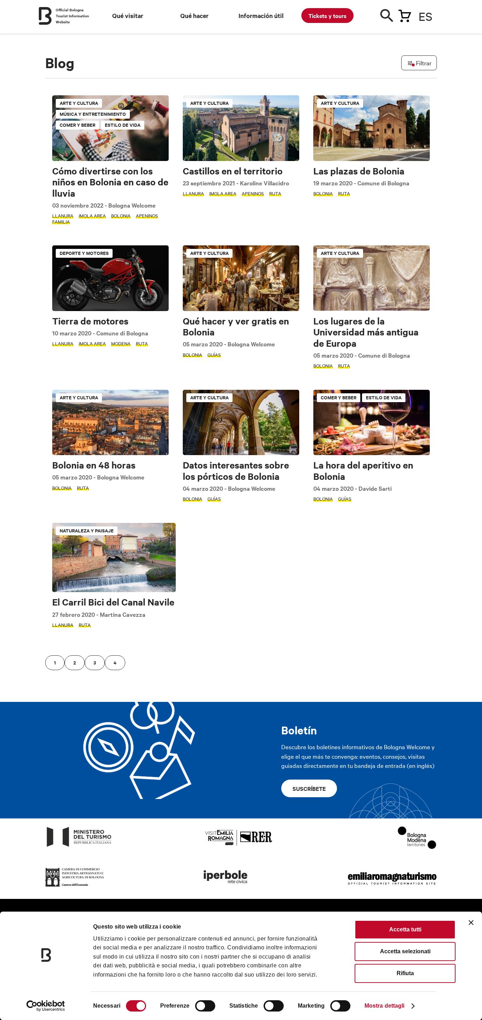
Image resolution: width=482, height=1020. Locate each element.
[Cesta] (404, 14)
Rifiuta (405, 973)
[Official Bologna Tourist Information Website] (45, 16)
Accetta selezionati (405, 951)
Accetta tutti (405, 929)
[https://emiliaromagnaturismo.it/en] (392, 887)
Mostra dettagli (384, 1006)
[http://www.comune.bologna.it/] (225, 887)
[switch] (205, 1006)
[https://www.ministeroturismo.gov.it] (79, 847)
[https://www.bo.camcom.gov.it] (74, 887)
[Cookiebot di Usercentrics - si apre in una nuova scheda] (46, 1006)
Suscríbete (309, 788)
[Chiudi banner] (471, 922)
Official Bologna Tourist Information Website (72, 15)
